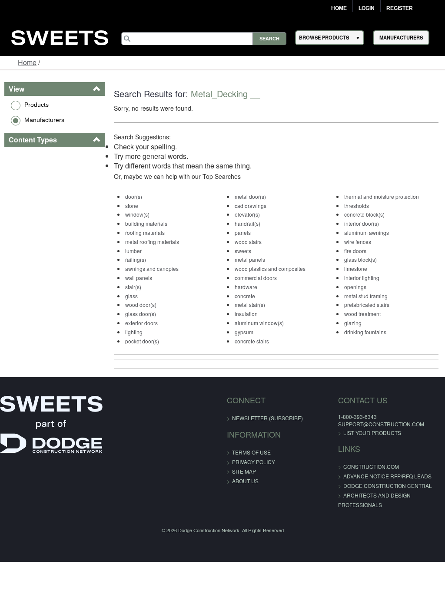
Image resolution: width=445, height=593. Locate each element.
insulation (246, 313)
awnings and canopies (152, 268)
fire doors (355, 250)
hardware (246, 286)
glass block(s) (360, 259)
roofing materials (145, 232)
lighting (134, 332)
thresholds (356, 205)
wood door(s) (140, 304)
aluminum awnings (366, 232)
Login (367, 8)
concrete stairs (252, 341)
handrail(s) (247, 223)
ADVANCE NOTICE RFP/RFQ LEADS (387, 476)
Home (339, 8)
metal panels (250, 259)
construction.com (371, 466)
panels (243, 232)
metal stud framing (366, 296)
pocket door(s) (142, 341)
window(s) (137, 214)
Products (36, 104)
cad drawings (250, 205)
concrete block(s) (364, 214)
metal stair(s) (250, 304)
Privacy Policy (253, 461)
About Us (245, 480)
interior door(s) (361, 223)
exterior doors (141, 322)
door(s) (133, 196)
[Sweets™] (60, 36)
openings (355, 286)
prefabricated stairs (366, 304)
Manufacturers (44, 119)
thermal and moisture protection (381, 196)
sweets (243, 250)
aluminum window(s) (259, 322)
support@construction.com (381, 424)
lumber (133, 250)
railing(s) (135, 259)
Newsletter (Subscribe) (267, 418)
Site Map (244, 471)
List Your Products (372, 432)
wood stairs (248, 241)
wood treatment (362, 313)
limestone (355, 268)
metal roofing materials (152, 241)
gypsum (244, 332)
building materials (146, 223)
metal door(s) (250, 196)
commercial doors (256, 277)
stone (131, 205)
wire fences (357, 241)
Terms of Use (251, 452)
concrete (245, 296)
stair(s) (133, 286)
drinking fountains (365, 332)
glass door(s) (140, 313)
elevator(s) (247, 214)
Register (399, 8)
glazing (353, 322)
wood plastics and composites (270, 268)
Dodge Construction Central (387, 485)
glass (131, 296)
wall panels (138, 277)
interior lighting (361, 277)
